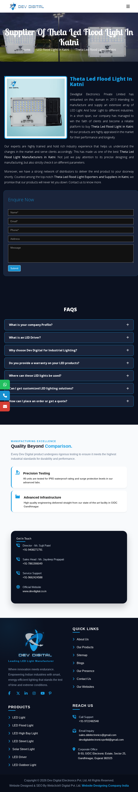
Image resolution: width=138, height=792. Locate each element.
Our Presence (85, 670)
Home (26, 50)
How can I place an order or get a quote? (38, 401)
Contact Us (84, 678)
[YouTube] (43, 693)
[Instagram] (35, 693)
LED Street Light (22, 741)
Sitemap (82, 655)
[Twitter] (19, 693)
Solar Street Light (23, 749)
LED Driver (19, 757)
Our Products (85, 647)
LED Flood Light (22, 725)
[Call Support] (5, 395)
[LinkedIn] (27, 693)
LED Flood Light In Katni (53, 50)
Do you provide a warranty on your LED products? (44, 363)
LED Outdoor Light (24, 764)
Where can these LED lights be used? (35, 376)
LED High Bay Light (25, 733)
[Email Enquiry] (5, 406)
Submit (14, 268)
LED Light (18, 717)
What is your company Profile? (30, 325)
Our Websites (85, 686)
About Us (83, 639)
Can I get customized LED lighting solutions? (41, 388)
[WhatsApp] (5, 384)
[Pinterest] (51, 693)
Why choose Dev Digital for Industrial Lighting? (43, 350)
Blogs (80, 663)
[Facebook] (11, 693)
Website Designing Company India (105, 785)
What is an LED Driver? (25, 337)
